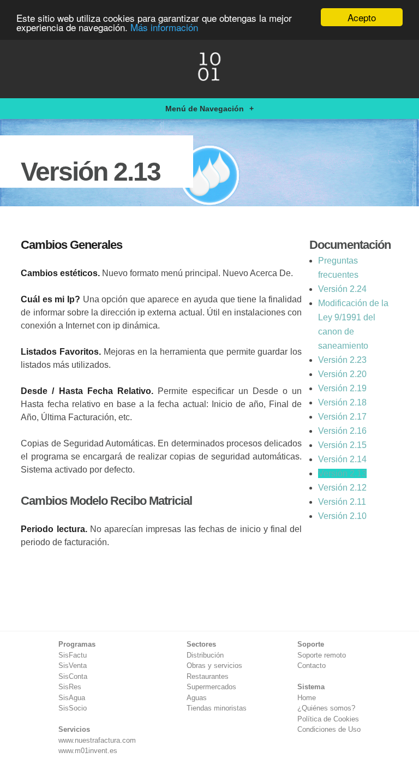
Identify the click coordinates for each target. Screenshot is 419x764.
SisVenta (72, 665)
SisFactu (72, 655)
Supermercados (211, 687)
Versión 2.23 (342, 360)
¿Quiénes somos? (326, 708)
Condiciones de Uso (329, 729)
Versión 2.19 (342, 388)
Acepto (362, 17)
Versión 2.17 (342, 416)
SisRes (69, 687)
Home (306, 698)
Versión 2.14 (342, 459)
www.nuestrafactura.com (97, 740)
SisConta (72, 676)
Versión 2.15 (342, 445)
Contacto (311, 665)
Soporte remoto (321, 655)
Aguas (197, 698)
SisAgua (71, 698)
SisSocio (72, 708)
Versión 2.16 (342, 430)
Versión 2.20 (342, 374)
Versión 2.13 (342, 473)
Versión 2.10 (342, 516)
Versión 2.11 (342, 501)
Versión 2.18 (342, 402)
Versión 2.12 (342, 487)
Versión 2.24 (342, 289)
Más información (164, 27)
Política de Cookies (328, 719)
